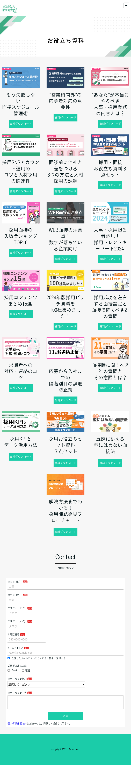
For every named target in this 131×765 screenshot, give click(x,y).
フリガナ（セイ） (17, 608)
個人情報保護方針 (17, 723)
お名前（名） (15, 595)
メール (14, 670)
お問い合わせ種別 (17, 679)
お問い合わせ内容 (17, 693)
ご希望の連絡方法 (17, 666)
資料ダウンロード (21, 123)
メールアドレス (16, 648)
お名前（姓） (15, 581)
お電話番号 (13, 634)
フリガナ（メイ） (17, 621)
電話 (28, 670)
